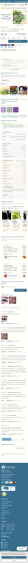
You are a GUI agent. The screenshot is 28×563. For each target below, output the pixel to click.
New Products (4, 507)
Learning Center (5, 510)
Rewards (3, 514)
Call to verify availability (14, 69)
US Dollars (3, 534)
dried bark (16, 31)
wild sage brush (15, 29)
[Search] (16, 5)
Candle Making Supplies (7, 501)
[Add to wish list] (10, 212)
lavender (3, 29)
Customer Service (5, 512)
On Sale (3, 509)
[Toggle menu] (2, 5)
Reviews (18, 25)
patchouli (21, 29)
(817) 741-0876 (10, 524)
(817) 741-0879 (10, 529)
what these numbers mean (8, 191)
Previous (6, 439)
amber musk (10, 31)
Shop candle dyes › (23, 99)
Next (22, 439)
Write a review (20, 290)
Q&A (22, 25)
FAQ (2, 516)
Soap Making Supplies (6, 505)
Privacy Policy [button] (14, 557)
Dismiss (14, 560)
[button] (26, 11)
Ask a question (20, 448)
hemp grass (3, 31)
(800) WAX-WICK (11, 526)
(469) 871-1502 (10, 528)
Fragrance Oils (4, 503)
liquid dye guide (14, 116)
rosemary (8, 29)
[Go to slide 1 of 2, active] (19, 23)
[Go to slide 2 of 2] (20, 23)
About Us (3, 518)
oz (9, 34)
